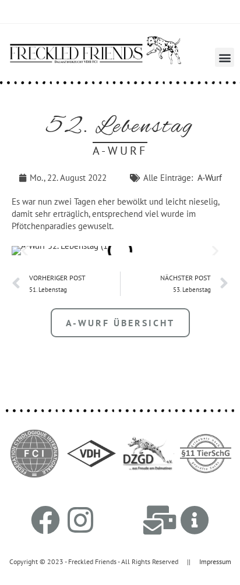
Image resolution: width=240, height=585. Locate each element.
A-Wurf (209, 177)
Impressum (215, 561)
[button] (224, 57)
